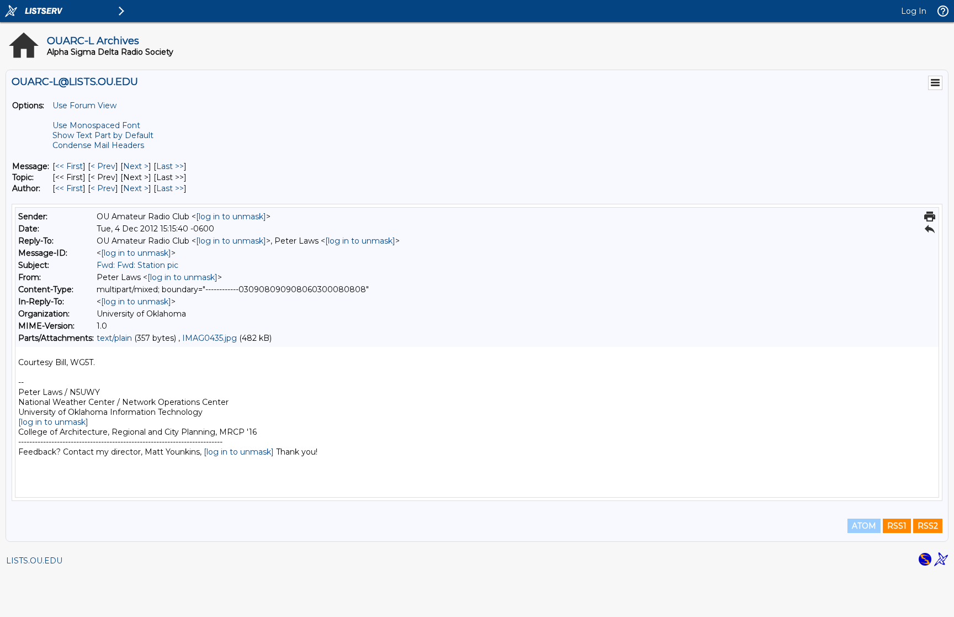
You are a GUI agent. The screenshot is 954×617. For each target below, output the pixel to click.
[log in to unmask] (231, 217)
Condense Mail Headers (98, 145)
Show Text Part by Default (102, 135)
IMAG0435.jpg (209, 338)
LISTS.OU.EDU (34, 561)
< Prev (103, 166)
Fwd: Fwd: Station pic (137, 265)
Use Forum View (84, 105)
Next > (136, 166)
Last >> (170, 166)
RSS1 (897, 526)
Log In (913, 11)
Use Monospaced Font (96, 125)
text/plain (114, 338)
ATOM (864, 526)
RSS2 (928, 526)
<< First (69, 166)
